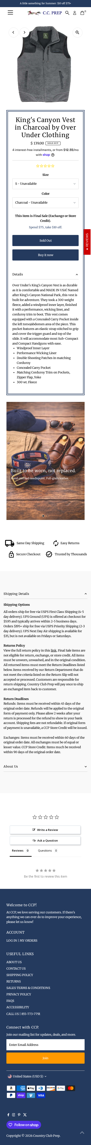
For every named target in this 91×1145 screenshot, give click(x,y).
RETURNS (13, 981)
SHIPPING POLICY (19, 975)
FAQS (10, 1001)
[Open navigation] (10, 12)
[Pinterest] (19, 1115)
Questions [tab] (45, 850)
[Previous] (14, 32)
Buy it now (45, 255)
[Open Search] (67, 13)
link (54, 650)
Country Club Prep (46, 1136)
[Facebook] (8, 1115)
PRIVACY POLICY (18, 994)
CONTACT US (16, 969)
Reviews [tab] (17, 850)
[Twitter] (25, 1115)
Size (45, 175)
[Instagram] (13, 1115)
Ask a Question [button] (47, 840)
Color (45, 194)
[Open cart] (82, 13)
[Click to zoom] (77, 33)
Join (45, 1058)
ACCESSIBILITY (17, 1007)
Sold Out (46, 241)
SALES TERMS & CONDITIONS (28, 988)
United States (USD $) (28, 1076)
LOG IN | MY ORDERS (21, 940)
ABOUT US (14, 962)
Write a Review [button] (47, 830)
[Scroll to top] (82, 1132)
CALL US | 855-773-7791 (23, 1014)
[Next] (24, 32)
